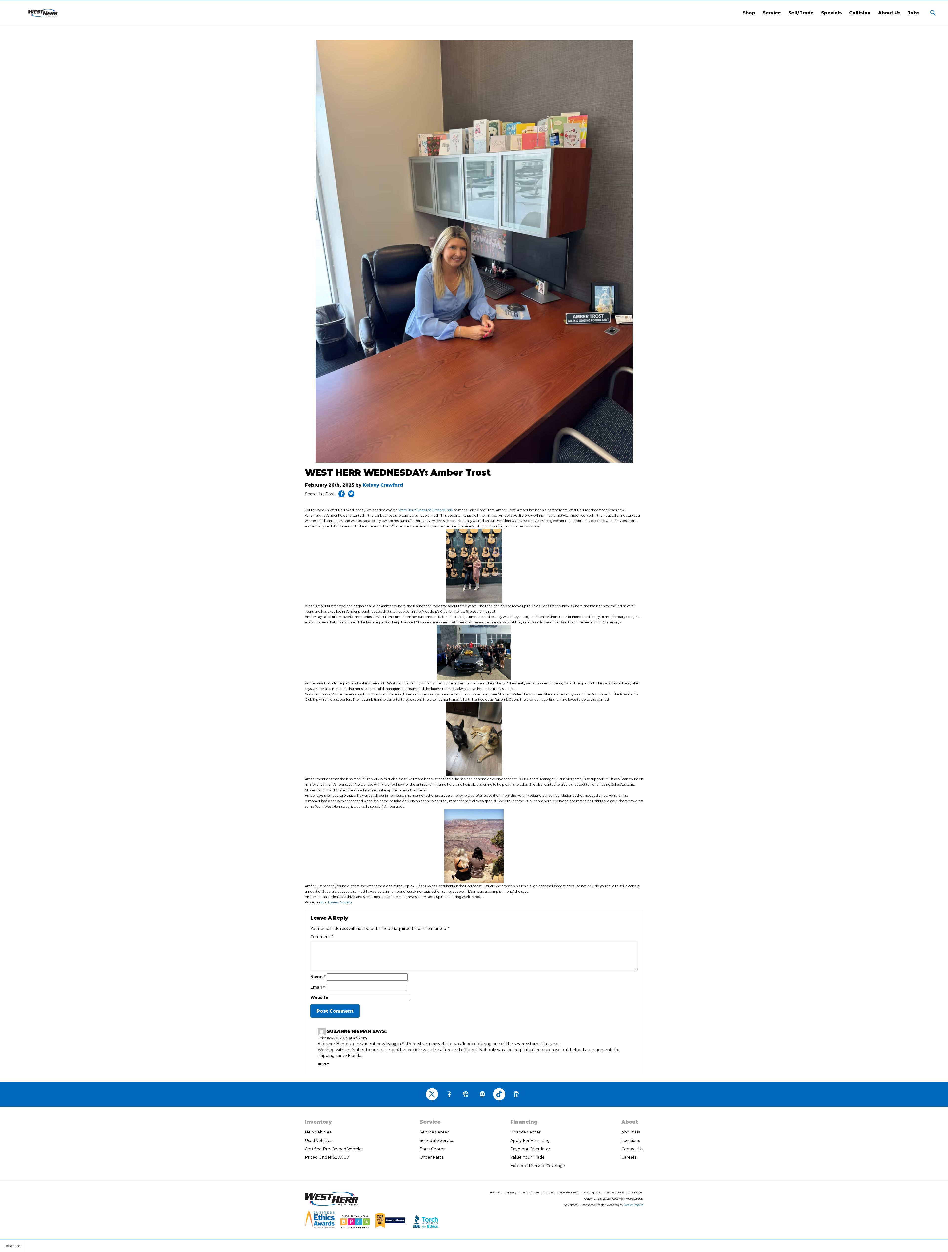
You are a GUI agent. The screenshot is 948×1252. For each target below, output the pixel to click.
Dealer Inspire (633, 1205)
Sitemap (495, 1192)
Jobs (914, 13)
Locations (630, 1140)
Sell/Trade (801, 13)
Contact (549, 1192)
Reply (323, 1064)
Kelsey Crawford (383, 485)
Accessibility (615, 1192)
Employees (330, 902)
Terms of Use (530, 1192)
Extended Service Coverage (537, 1165)
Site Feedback (569, 1192)
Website (319, 997)
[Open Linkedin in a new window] (516, 1094)
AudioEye (635, 1192)
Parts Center (432, 1149)
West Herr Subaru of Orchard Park (425, 510)
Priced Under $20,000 (327, 1157)
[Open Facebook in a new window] (449, 1094)
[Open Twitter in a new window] (432, 1094)
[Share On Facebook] (341, 493)
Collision (860, 13)
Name (318, 976)
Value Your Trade (527, 1157)
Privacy (511, 1192)
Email (317, 987)
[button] (933, 13)
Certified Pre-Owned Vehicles (334, 1149)
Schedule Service (437, 1140)
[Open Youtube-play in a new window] (465, 1094)
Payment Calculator (530, 1149)
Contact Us (632, 1149)
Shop (749, 13)
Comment (321, 936)
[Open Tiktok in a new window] (499, 1094)
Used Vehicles (318, 1140)
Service (772, 13)
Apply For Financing (530, 1140)
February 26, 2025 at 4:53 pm (342, 1038)
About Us (889, 13)
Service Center (434, 1132)
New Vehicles (318, 1132)
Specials (831, 13)
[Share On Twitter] (351, 493)
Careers (628, 1157)
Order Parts (431, 1157)
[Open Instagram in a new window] (482, 1094)
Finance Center (525, 1132)
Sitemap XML (592, 1192)
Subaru (346, 902)
